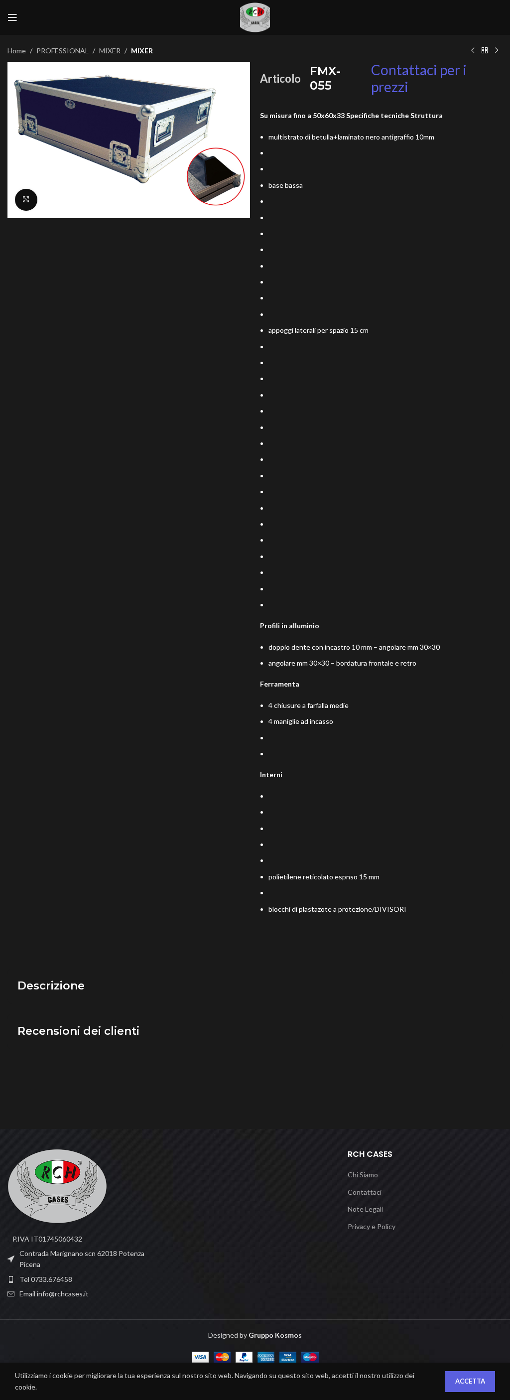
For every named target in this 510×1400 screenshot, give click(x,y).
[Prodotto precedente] (473, 51)
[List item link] (84, 1279)
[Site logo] (255, 16)
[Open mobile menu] (12, 17)
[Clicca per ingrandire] (26, 200)
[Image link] (57, 1185)
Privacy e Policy (371, 1226)
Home (16, 50)
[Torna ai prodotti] (485, 51)
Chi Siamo (363, 1174)
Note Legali (365, 1209)
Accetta (470, 1381)
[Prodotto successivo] (497, 51)
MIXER (110, 50)
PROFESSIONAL (62, 50)
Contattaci (365, 1192)
